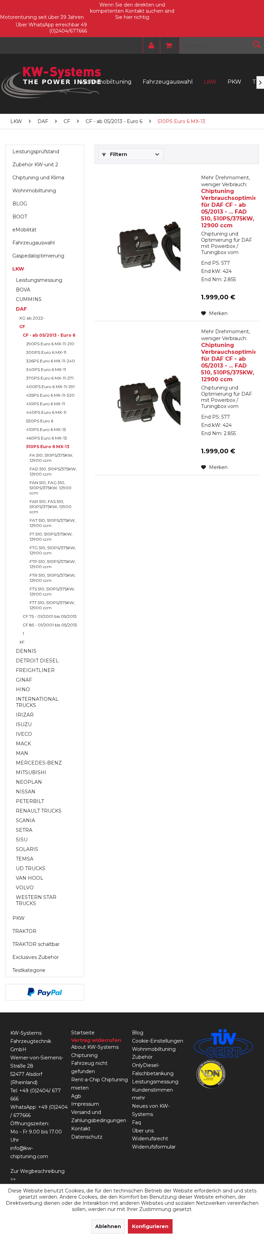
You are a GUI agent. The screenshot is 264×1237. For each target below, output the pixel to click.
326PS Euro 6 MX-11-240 (50, 360)
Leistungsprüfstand (35, 151)
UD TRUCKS (30, 868)
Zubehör (142, 1057)
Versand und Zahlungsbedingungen (98, 1116)
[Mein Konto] (150, 45)
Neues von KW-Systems (151, 1110)
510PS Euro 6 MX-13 (47, 446)
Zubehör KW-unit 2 (35, 164)
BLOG (19, 204)
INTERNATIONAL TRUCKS (37, 702)
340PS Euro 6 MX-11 (46, 369)
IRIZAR (25, 715)
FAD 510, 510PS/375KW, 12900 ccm (53, 471)
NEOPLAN (29, 782)
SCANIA (25, 820)
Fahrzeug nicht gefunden (89, 1067)
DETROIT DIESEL (37, 661)
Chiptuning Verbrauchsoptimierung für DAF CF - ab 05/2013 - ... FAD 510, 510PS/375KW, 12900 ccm (228, 202)
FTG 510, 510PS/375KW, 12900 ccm (53, 550)
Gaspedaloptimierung (38, 256)
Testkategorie (28, 970)
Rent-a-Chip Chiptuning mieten (99, 1084)
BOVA (23, 290)
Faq (136, 1122)
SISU (22, 840)
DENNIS (26, 651)
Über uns (143, 1131)
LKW (18, 269)
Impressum (85, 1104)
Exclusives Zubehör (35, 957)
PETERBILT (30, 801)
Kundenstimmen (152, 1090)
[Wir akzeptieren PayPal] (44, 992)
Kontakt (80, 1129)
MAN (22, 753)
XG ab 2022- (32, 318)
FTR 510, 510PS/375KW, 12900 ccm (53, 578)
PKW (18, 918)
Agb (76, 1096)
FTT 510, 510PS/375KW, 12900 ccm (52, 605)
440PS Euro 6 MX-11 (46, 412)
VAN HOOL (29, 878)
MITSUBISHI (31, 772)
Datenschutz (86, 1137)
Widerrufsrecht (150, 1139)
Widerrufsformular (154, 1147)
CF (22, 326)
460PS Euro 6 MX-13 (46, 438)
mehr (138, 1098)
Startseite (83, 1033)
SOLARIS (27, 849)
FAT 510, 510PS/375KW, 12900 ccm (53, 523)
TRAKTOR (24, 931)
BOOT (19, 217)
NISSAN (25, 792)
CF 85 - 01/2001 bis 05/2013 (50, 624)
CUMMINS (29, 299)
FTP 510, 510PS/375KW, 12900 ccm (53, 564)
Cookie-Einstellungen (157, 1041)
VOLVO (25, 888)
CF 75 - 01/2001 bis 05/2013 (50, 616)
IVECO (24, 734)
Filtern (118, 154)
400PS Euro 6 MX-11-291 (50, 386)
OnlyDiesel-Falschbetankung (153, 1069)
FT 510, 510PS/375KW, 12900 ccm (51, 536)
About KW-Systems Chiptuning (95, 1051)
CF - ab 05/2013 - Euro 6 (49, 335)
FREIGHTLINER (35, 670)
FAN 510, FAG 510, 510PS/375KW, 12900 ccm (51, 487)
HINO (23, 689)
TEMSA (24, 859)
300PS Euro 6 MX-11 (46, 352)
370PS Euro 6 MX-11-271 (50, 378)
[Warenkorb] (167, 45)
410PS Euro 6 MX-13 (46, 429)
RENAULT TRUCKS (39, 811)
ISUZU (24, 724)
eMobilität (24, 230)
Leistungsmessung (39, 280)
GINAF (24, 680)
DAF (21, 309)
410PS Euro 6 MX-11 (45, 403)
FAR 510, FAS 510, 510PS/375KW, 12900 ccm (51, 506)
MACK (23, 744)
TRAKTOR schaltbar (35, 944)
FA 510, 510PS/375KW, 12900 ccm (51, 458)
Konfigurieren (150, 1226)
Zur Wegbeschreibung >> (37, 1175)
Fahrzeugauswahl (33, 243)
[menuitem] (150, 45)
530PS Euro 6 (39, 420)
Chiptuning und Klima (38, 178)
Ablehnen (108, 1226)
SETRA (24, 830)
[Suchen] (257, 44)
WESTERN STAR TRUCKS (36, 900)
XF (21, 642)
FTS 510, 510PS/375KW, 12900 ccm (52, 591)
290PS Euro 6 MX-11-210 (50, 343)
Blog (137, 1033)
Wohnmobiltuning (34, 191)
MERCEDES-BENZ (39, 763)
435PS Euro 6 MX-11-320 (50, 395)
